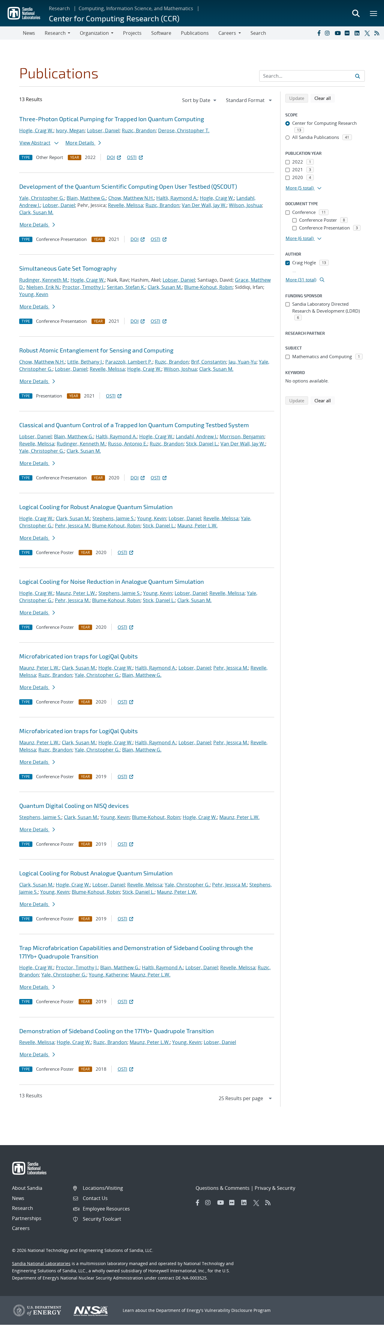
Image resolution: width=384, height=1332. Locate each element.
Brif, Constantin (208, 361)
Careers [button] (227, 33)
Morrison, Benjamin (242, 436)
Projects (132, 33)
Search (258, 33)
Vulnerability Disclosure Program (238, 1310)
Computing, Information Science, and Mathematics (136, 8)
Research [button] (55, 33)
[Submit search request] (357, 76)
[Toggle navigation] (11, 33)
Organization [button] (94, 33)
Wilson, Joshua (245, 205)
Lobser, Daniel (103, 130)
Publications (195, 33)
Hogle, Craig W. (36, 130)
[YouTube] (338, 33)
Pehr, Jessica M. (72, 525)
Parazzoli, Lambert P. (128, 361)
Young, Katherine (108, 974)
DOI (111, 157)
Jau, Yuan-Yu (242, 361)
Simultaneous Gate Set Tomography (68, 268)
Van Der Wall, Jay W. (204, 205)
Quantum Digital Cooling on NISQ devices (74, 805)
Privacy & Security (275, 1188)
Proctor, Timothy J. (83, 287)
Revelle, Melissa (125, 205)
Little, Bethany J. (85, 361)
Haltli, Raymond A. (176, 198)
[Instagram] (328, 33)
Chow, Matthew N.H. (131, 198)
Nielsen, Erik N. (43, 287)
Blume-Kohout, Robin (208, 287)
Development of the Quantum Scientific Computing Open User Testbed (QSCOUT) (128, 186)
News (29, 33)
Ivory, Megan (70, 130)
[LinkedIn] (358, 33)
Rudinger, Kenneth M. (43, 280)
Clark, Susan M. (36, 212)
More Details (80, 143)
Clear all (324, 98)
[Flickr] (348, 33)
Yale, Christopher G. (41, 198)
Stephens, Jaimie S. (113, 518)
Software (161, 33)
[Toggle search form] (355, 13)
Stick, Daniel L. (202, 443)
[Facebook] (318, 33)
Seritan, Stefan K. (126, 287)
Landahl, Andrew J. (196, 436)
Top (366, 1325)
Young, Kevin (33, 294)
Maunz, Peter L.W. (197, 525)
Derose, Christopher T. (183, 130)
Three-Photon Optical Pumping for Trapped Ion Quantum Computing (111, 118)
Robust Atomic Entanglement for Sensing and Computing (96, 350)
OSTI (131, 157)
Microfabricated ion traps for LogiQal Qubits (78, 656)
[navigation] (199, 100)
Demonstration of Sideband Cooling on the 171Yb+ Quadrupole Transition (116, 1030)
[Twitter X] (368, 33)
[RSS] (378, 33)
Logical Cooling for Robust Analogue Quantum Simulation (96, 506)
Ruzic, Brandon (139, 130)
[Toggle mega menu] (373, 13)
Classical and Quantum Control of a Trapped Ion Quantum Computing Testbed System (134, 424)
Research (59, 8)
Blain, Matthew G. (86, 198)
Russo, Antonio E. (127, 443)
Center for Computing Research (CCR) (114, 18)
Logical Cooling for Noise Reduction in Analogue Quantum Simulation (111, 581)
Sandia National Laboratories (41, 1263)
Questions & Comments (223, 1188)
